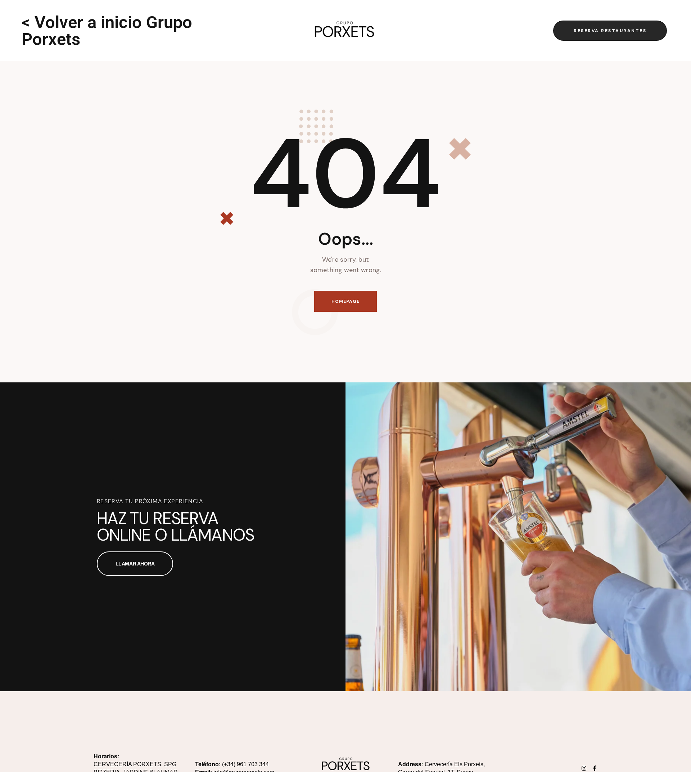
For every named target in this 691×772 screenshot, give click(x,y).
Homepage (345, 301)
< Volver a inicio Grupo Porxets (107, 31)
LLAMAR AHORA (135, 564)
